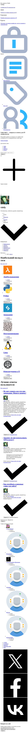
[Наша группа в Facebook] (15, 697)
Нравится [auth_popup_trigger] (6, 434)
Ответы (5, 245)
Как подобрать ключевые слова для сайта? (13, 485)
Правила (5, 645)
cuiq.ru (10, 254)
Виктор (8, 612)
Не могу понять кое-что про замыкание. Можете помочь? (14, 392)
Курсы (5, 150)
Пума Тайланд (9, 528)
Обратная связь (7, 646)
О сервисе (5, 643)
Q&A (4, 147)
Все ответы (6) (4, 388)
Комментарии (6, 248)
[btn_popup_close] (3, 521)
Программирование (11, 334)
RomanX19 (9, 553)
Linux (5, 352)
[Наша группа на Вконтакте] (15, 721)
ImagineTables (9, 637)
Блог (4, 647)
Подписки (5, 249)
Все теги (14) (4, 263)
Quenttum (8, 587)
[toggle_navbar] (1, 195)
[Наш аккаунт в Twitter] (15, 672)
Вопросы (5, 246)
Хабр (4, 146)
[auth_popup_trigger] (7, 284)
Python (6, 296)
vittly (4, 400)
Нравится (5, 250)
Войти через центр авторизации (8, 729)
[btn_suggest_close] (3, 154)
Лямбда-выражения (11, 277)
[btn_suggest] (1, 155)
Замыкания (8, 315)
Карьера (5, 148)
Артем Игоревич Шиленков (13, 562)
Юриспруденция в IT (11, 371)
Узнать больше (4, 140)
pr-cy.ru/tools (11, 496)
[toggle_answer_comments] (7, 416)
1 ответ (8, 279)
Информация (6, 244)
